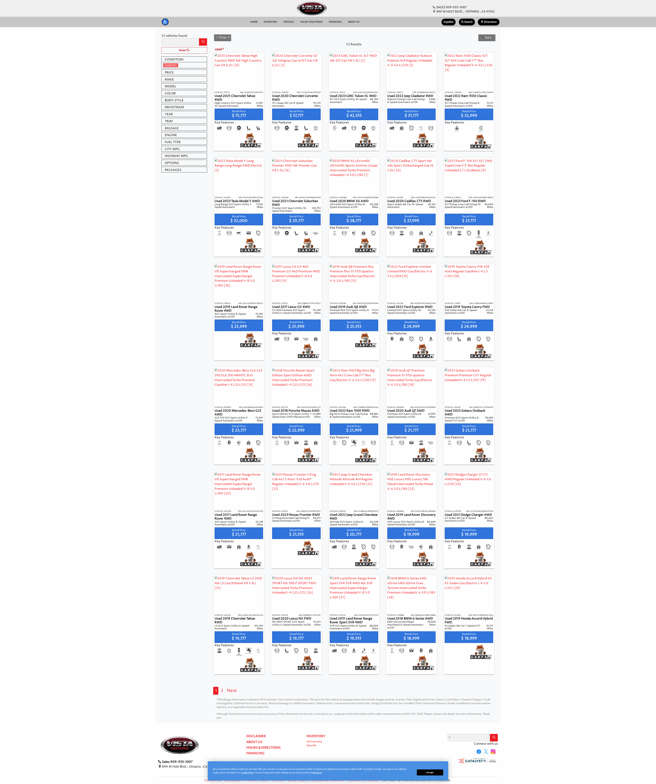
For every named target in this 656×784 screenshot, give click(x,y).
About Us (254, 742)
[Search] (203, 42)
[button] (165, 21)
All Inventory (314, 741)
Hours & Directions (263, 747)
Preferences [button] (316, 773)
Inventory (315, 736)
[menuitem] (185, 65)
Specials (311, 745)
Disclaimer (256, 736)
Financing (255, 753)
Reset (183, 50)
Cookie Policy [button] (247, 773)
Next (232, 690)
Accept (430, 772)
